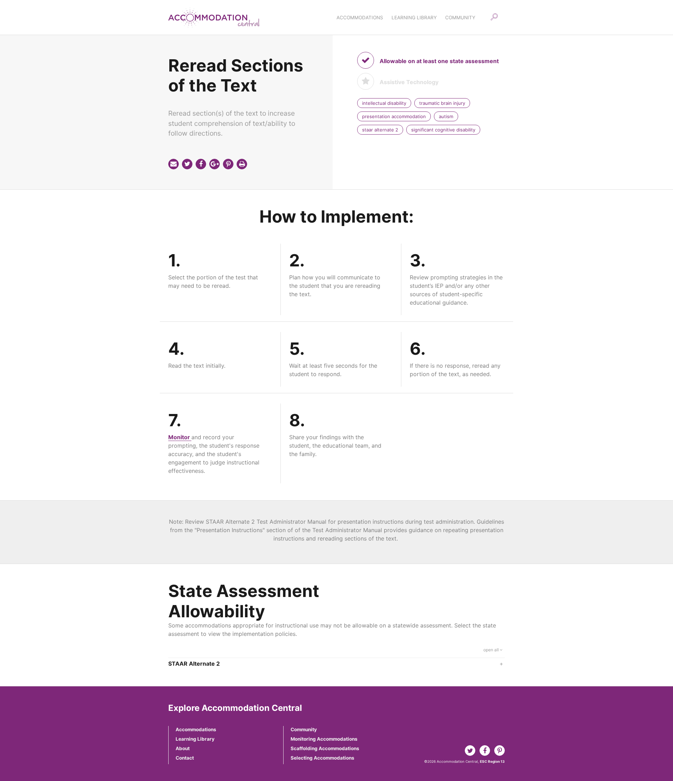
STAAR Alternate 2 (335, 663)
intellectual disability (384, 103)
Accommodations (196, 729)
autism (446, 116)
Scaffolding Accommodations (325, 748)
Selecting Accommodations (322, 758)
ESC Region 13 (492, 761)
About (183, 748)
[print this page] (242, 164)
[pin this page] (228, 164)
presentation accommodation (394, 116)
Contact (185, 758)
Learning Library (195, 739)
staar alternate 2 (380, 130)
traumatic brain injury (442, 103)
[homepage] (213, 17)
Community (304, 729)
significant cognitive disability (443, 130)
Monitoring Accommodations (324, 739)
